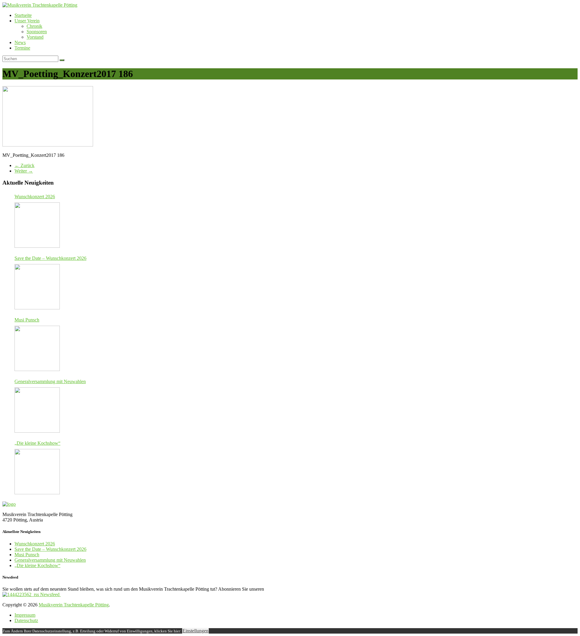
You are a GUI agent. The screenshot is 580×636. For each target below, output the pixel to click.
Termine (22, 47)
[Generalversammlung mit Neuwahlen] (37, 410)
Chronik (34, 26)
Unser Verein (27, 20)
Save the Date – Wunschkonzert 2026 (50, 258)
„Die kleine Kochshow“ (37, 443)
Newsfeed (50, 594)
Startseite (23, 15)
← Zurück (24, 165)
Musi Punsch (26, 319)
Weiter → (23, 170)
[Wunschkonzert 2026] (37, 225)
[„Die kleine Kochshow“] (37, 471)
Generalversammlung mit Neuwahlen (50, 381)
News (20, 42)
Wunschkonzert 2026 (34, 196)
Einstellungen (195, 630)
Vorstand (35, 37)
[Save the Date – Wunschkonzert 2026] (37, 286)
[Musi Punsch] (37, 348)
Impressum (24, 615)
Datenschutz (26, 620)
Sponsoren (37, 31)
